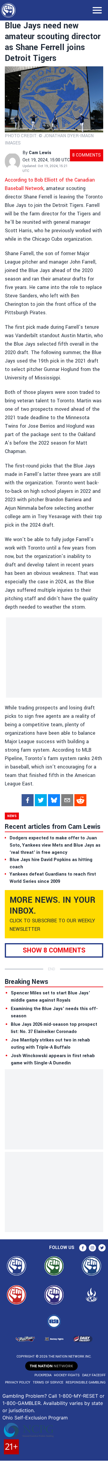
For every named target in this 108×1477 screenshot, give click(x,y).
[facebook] (28, 800)
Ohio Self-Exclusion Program (35, 1418)
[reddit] (80, 800)
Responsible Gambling (86, 1382)
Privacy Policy (17, 1382)
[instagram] (92, 1247)
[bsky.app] (54, 800)
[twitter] (41, 800)
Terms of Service (48, 1382)
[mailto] (67, 800)
